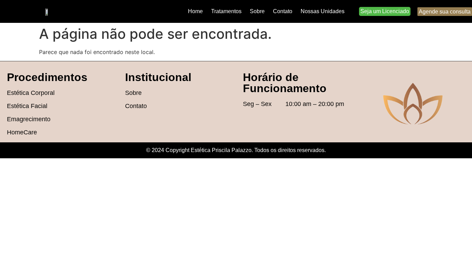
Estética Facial (27, 106)
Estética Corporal (31, 92)
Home (195, 11)
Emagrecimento (28, 119)
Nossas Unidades (322, 11)
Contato (282, 11)
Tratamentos (226, 11)
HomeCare (22, 132)
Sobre (257, 11)
